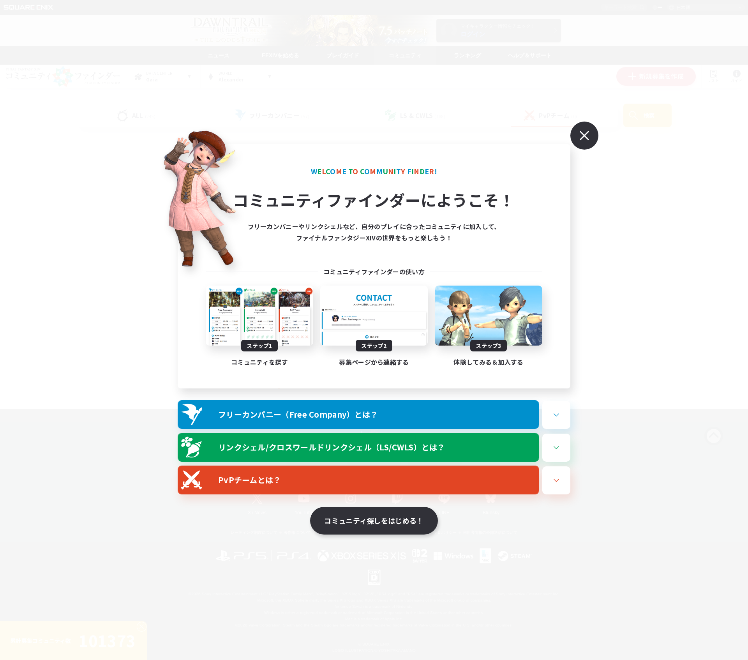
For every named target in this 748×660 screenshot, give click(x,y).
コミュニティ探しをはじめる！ (373, 520)
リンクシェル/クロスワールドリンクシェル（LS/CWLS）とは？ (331, 447)
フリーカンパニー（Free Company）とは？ (298, 414)
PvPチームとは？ (249, 479)
